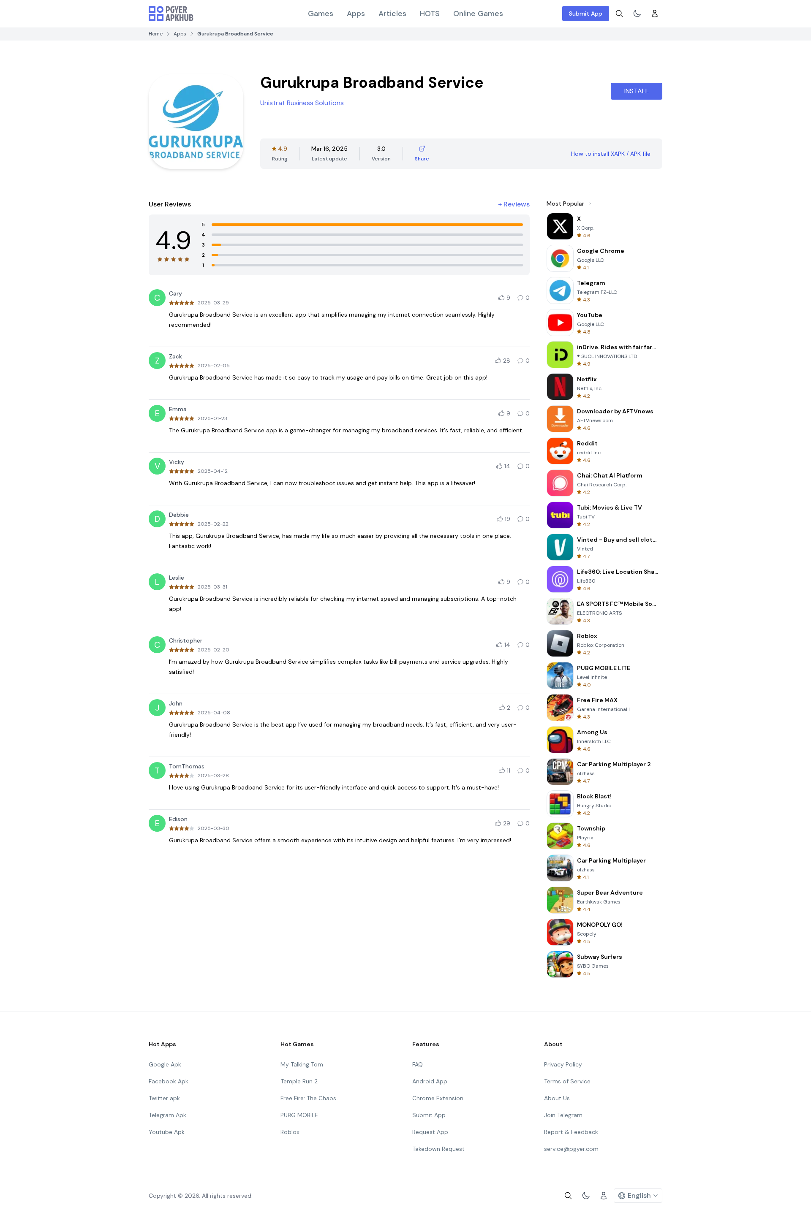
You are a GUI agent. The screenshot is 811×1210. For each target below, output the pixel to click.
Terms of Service (567, 1081)
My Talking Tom (301, 1064)
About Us (557, 1098)
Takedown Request (438, 1149)
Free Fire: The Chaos (308, 1098)
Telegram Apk (167, 1115)
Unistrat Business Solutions (302, 102)
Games (320, 13)
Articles (392, 13)
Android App (429, 1081)
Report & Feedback (571, 1132)
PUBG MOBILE (299, 1115)
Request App (430, 1132)
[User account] (654, 13)
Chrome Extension (437, 1098)
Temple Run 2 (299, 1081)
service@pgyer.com (571, 1149)
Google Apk (165, 1064)
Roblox (289, 1132)
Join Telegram (563, 1115)
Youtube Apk (167, 1132)
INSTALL (636, 91)
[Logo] (171, 13)
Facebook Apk (168, 1081)
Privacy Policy (563, 1064)
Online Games (478, 13)
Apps (356, 13)
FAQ (417, 1064)
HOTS (430, 13)
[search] (619, 13)
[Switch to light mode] (637, 13)
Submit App (585, 13)
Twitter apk (164, 1098)
